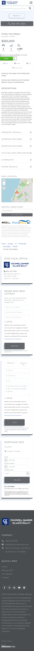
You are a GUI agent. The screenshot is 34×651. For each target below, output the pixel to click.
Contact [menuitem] (5, 577)
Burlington (7, 246)
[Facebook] (4, 587)
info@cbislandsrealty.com (17, 544)
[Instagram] (9, 587)
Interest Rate (8, 470)
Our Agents (15, 278)
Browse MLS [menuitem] (7, 570)
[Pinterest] (24, 587)
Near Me (17, 15)
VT (16, 244)
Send (15, 422)
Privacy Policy (11, 429)
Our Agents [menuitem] (7, 574)
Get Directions (17, 215)
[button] (30, 8)
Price (6, 457)
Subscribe (14, 346)
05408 (15, 246)
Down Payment (9, 463)
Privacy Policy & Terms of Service (12, 339)
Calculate (17, 480)
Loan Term (7, 447)
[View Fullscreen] (4, 188)
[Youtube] (19, 587)
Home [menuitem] (4, 567)
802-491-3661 (18, 23)
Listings (10, 244)
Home (3, 244)
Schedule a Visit (23, 363)
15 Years (17, 451)
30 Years (9, 451)
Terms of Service (22, 429)
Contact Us (7, 278)
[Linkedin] (14, 587)
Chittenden (23, 244)
